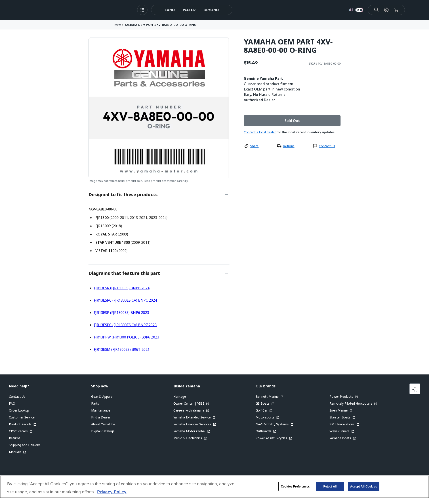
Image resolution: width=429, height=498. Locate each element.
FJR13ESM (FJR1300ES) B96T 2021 (121, 349)
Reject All (330, 486)
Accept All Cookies (363, 486)
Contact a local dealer (260, 132)
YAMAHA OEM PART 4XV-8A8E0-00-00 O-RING (160, 25)
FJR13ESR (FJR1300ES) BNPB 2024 (121, 288)
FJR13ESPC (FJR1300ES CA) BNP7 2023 (125, 324)
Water (189, 10)
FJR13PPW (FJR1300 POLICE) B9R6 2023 (126, 337)
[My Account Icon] (386, 10)
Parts (117, 25)
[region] (214, 486)
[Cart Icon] (396, 10)
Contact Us (327, 146)
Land (170, 10)
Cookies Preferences (295, 486)
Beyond (211, 10)
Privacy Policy (111, 492)
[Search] (376, 10)
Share (254, 146)
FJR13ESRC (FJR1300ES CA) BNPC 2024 (125, 300)
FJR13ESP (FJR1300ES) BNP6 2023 (121, 312)
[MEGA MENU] (142, 10)
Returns (288, 146)
